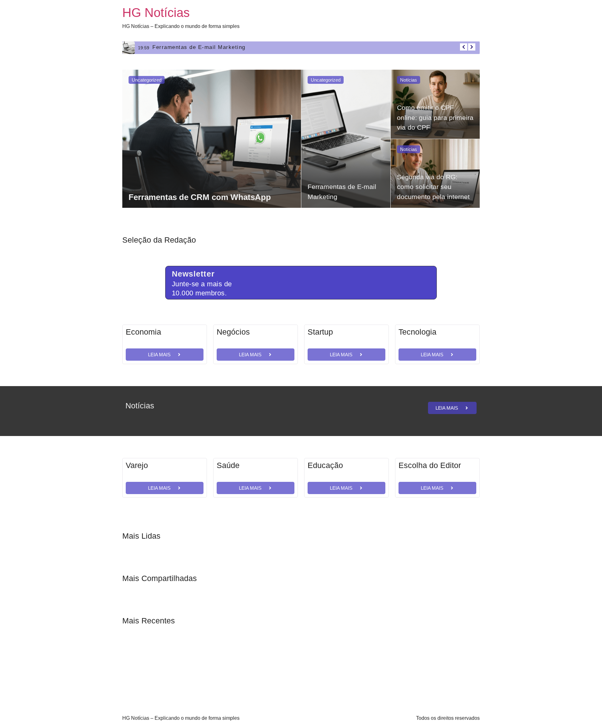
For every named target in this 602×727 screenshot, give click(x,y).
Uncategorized (146, 80)
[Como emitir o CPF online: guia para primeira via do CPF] (435, 104)
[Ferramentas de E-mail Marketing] (345, 139)
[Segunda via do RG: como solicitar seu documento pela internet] (435, 173)
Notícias (408, 80)
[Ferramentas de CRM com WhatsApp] (211, 139)
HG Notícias (156, 12)
